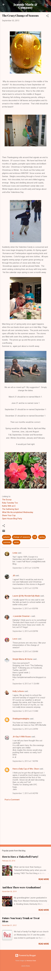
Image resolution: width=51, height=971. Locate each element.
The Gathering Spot (10, 509)
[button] (47, 16)
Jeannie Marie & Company (25, 5)
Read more (44, 879)
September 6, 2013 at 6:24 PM (25, 729)
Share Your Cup (9, 515)
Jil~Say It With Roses (22, 736)
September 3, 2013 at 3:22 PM (25, 588)
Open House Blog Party (12, 518)
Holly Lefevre (18, 691)
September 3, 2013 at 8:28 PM (25, 631)
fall (34, 537)
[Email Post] (3, 532)
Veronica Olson (31, 961)
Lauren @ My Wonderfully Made (26, 596)
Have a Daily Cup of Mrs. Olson (26, 769)
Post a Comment (12, 799)
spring (42, 537)
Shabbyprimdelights (21, 719)
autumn (6, 537)
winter (16, 542)
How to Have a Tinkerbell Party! (20, 856)
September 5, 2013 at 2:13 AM (25, 711)
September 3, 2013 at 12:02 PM (26, 568)
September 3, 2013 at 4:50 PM (25, 608)
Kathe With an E (9, 506)
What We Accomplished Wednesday (17, 512)
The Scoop (7, 499)
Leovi (15, 639)
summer (6, 542)
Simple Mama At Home (22, 659)
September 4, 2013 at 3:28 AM (25, 651)
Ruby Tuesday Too (10, 503)
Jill (14, 575)
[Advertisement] (25, 821)
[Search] (47, 5)
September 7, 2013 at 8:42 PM (25, 793)
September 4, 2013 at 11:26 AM (26, 683)
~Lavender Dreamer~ (22, 616)
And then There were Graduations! (21, 887)
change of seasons (21, 537)
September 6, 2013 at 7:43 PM (25, 761)
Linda (15, 553)
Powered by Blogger (27, 955)
